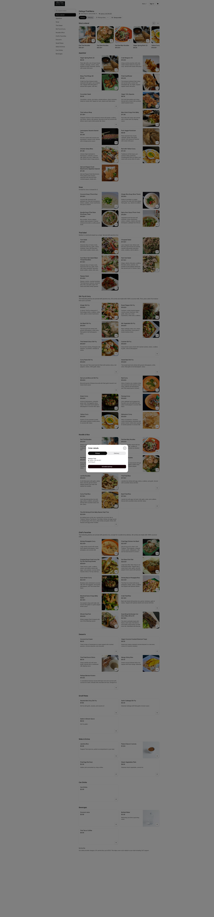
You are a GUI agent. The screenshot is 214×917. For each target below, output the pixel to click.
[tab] (97, 453)
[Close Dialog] (124, 448)
